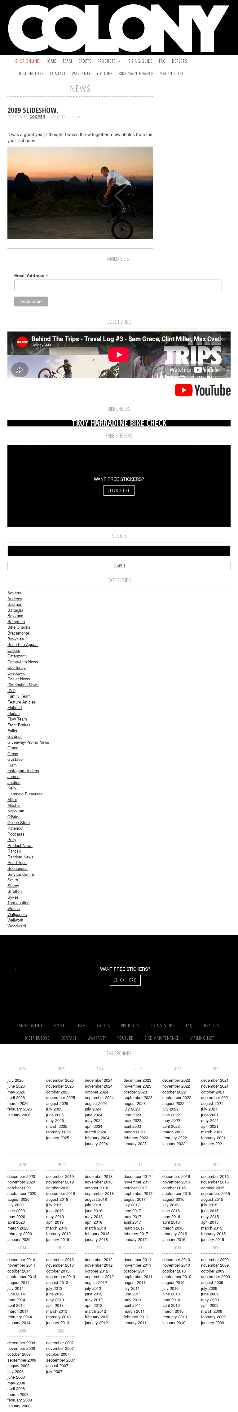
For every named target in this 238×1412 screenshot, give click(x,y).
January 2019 (57, 1239)
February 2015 (213, 1233)
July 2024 (93, 1109)
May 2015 (210, 1216)
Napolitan (15, 811)
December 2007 (60, 1343)
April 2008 (16, 1388)
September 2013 (60, 1276)
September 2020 (21, 1193)
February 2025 (58, 1132)
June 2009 (209, 1294)
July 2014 (15, 1288)
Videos (13, 908)
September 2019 (60, 1193)
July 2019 (54, 1205)
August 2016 (173, 1199)
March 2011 (134, 1311)
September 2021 (215, 1097)
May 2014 (16, 1300)
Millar (12, 799)
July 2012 (93, 1288)
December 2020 (21, 1176)
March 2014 (18, 1311)
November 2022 (176, 1086)
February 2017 (136, 1233)
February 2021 (213, 1137)
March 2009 (211, 1311)
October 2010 (174, 1271)
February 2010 (174, 1317)
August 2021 (212, 1103)
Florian (13, 713)
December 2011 (137, 1259)
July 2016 (170, 1205)
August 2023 (135, 1103)
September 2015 (215, 1193)
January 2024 (96, 1143)
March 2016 (172, 1228)
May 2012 (94, 1300)
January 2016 (173, 1239)
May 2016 (171, 1216)
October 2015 (212, 1188)
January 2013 (57, 1322)
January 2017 (135, 1239)
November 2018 (98, 1182)
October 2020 (19, 1188)
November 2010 (176, 1265)
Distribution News (23, 684)
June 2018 (93, 1210)
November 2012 (98, 1265)
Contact (58, 73)
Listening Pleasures (25, 794)
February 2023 (136, 1137)
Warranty (81, 73)
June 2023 (132, 1115)
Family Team (19, 696)
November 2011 (137, 1265)
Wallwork (15, 920)
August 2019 (57, 1199)
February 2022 (174, 1137)
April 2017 (132, 1222)
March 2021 (211, 1132)
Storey (13, 885)
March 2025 (56, 1126)
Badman (14, 604)
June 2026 (16, 1086)
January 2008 (18, 1406)
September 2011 (138, 1276)
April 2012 (93, 1305)
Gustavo (15, 759)
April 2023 (132, 1126)
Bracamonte (18, 633)
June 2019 (55, 1210)
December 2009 (215, 1259)
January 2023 (135, 1143)
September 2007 (60, 1360)
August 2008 (18, 1365)
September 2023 (138, 1097)
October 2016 (174, 1188)
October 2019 (57, 1188)
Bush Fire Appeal (22, 644)
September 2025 (60, 1097)
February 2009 (213, 1317)
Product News (20, 845)
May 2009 (210, 1300)
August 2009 (212, 1282)
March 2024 (95, 1132)
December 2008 (21, 1343)
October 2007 (57, 1354)
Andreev (14, 598)
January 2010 (173, 1322)
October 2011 (135, 1271)
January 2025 (57, 1137)
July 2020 (15, 1205)
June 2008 (16, 1377)
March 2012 (95, 1311)
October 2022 (174, 1092)
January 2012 (96, 1322)
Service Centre (20, 874)
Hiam (12, 765)
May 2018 (94, 1216)
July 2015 (209, 1205)
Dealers (179, 61)
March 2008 (18, 1394)
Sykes (13, 897)
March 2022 (172, 1132)
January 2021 (212, 1143)
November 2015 (215, 1182)
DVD (11, 690)
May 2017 (132, 1216)
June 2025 (55, 1115)
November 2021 (215, 1086)
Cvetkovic (16, 673)
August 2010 (173, 1282)
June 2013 (55, 1294)
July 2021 (209, 1109)
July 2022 (170, 1109)
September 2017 (138, 1193)
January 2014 (18, 1322)
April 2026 (16, 1097)
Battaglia (15, 610)
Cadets (84, 61)
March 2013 (56, 1311)
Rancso (14, 851)
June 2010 (171, 1294)
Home (51, 61)
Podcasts (15, 834)
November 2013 (60, 1265)
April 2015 (209, 1222)
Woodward (16, 926)
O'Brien (13, 816)
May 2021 (210, 1120)
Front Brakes (19, 725)
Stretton (14, 891)
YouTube (104, 73)
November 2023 (137, 1086)
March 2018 (95, 1228)
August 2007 (57, 1365)
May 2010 (171, 1300)
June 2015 (209, 1210)
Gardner (14, 736)
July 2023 (132, 1109)
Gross (12, 753)
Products (107, 61)
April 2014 (16, 1305)
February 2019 (58, 1233)
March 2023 (134, 1132)
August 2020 (18, 1199)
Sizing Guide (140, 61)
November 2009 (215, 1265)
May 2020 (16, 1216)
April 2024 (93, 1126)
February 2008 (19, 1400)
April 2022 (171, 1126)
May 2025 (55, 1120)
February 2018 (97, 1233)
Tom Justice (18, 902)
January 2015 (212, 1239)
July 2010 (170, 1288)
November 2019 (60, 1182)
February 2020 (19, 1233)
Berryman (16, 621)
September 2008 (21, 1360)
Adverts (14, 593)
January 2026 (18, 1115)
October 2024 (96, 1092)
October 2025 (57, 1092)
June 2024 (93, 1115)
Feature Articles (21, 702)
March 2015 (211, 1228)
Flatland (14, 707)
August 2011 (135, 1282)
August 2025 (57, 1103)
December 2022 (176, 1080)
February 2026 (19, 1109)
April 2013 (55, 1305)
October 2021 (212, 1092)
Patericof (15, 828)
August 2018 (96, 1199)
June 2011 (132, 1294)
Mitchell (14, 805)
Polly (11, 839)
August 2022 (173, 1103)
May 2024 (94, 1120)
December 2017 (137, 1176)
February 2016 (174, 1233)
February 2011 (136, 1317)
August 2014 (18, 1282)
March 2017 (134, 1228)
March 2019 (56, 1228)
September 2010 (176, 1276)
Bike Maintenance (136, 73)
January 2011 (135, 1322)
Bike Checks (18, 627)
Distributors (31, 73)
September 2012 (99, 1276)
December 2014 (21, 1259)
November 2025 (60, 1086)
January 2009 (212, 1322)
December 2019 (60, 1176)
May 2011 (132, 1300)
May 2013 (55, 1300)
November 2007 (60, 1348)
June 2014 (16, 1294)
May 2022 (171, 1120)
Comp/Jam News (22, 662)
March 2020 (18, 1228)
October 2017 (135, 1188)
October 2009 (212, 1271)
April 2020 (16, 1222)
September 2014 (21, 1276)
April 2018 (93, 1222)
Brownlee (15, 639)
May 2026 (16, 1092)
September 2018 (99, 1193)
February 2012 (97, 1317)
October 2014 (19, 1271)
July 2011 (132, 1288)
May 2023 (132, 1120)
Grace (12, 748)
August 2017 (135, 1199)
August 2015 (212, 1199)
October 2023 (135, 1092)
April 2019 (55, 1222)
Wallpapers (17, 914)
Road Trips (17, 862)
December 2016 (176, 1176)
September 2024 (99, 1097)
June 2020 (16, 1210)
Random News (20, 857)
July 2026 (15, 1080)
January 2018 (96, 1239)
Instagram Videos (23, 770)
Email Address (31, 276)
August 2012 (96, 1282)
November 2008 (21, 1348)
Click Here (119, 490)
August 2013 (57, 1282)
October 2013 (57, 1271)
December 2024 (98, 1080)
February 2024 (97, 1137)
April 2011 (132, 1305)
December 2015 (215, 1176)
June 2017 (132, 1210)
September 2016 (176, 1193)
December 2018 (98, 1176)
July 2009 (209, 1288)
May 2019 (55, 1216)
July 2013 (54, 1288)
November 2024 (98, 1086)
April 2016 (171, 1222)
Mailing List (171, 73)
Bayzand (15, 615)
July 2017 (132, 1205)
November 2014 (21, 1265)
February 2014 (19, 1317)
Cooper (37, 116)
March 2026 (18, 1103)
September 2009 (215, 1276)
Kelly (11, 788)
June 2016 (171, 1210)
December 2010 (176, 1259)
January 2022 (173, 1143)
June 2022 (171, 1115)
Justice (13, 782)
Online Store (18, 822)
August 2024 (96, 1103)
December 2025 (60, 1080)
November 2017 (137, 1182)
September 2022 (176, 1097)
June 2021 (209, 1115)
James (13, 776)
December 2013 (60, 1259)
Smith (12, 880)
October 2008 (19, 1354)
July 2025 (54, 1109)
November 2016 (176, 1182)
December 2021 (215, 1080)
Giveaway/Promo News (28, 742)
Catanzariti (17, 656)
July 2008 (15, 1371)
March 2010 (172, 1311)
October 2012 (96, 1271)
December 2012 (98, 1259)
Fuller (12, 731)
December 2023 (137, 1080)
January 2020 (18, 1239)
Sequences (17, 868)
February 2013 (58, 1317)
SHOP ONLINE (27, 61)
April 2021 (209, 1126)
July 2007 (54, 1371)
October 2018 (96, 1188)
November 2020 (21, 1182)
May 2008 (16, 1383)
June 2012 (93, 1294)
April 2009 (209, 1305)
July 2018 (93, 1205)
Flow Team (17, 719)
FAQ (162, 61)
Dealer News (18, 679)
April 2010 (171, 1305)
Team (67, 61)
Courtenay (16, 667)
